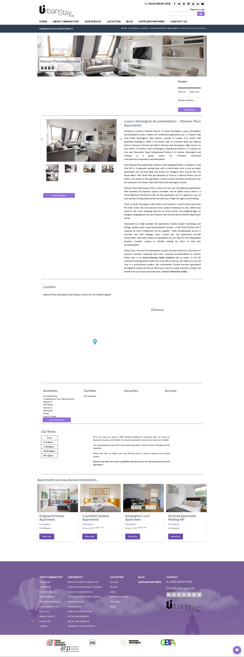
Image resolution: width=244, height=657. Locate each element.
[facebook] (179, 594)
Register (194, 9)
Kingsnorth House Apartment (51, 517)
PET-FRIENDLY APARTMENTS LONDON (84, 597)
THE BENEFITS (45, 587)
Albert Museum (161, 145)
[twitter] (168, 594)
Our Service (93, 21)
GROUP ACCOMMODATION (80, 592)
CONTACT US (178, 21)
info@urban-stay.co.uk (182, 588)
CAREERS (43, 626)
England (114, 582)
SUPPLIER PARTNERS (152, 21)
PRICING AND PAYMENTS (78, 621)
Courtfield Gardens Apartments (95, 517)
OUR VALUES (44, 582)
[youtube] (189, 594)
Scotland (115, 602)
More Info (46, 536)
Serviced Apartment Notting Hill (182, 517)
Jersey (113, 592)
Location (113, 21)
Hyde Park (147, 175)
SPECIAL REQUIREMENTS (78, 616)
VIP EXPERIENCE (74, 607)
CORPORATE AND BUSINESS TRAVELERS (85, 587)
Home (43, 21)
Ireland (113, 587)
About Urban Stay (66, 21)
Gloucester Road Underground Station (152, 152)
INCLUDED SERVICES (48, 592)
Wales (113, 607)
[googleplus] (174, 594)
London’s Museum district (147, 131)
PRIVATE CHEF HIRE (76, 602)
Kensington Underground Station (169, 148)
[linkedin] (184, 594)
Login (202, 9)
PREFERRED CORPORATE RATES (81, 626)
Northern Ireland (119, 597)
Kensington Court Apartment (137, 517)
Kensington (44, 524)
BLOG (129, 21)
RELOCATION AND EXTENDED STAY (83, 582)
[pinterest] (194, 594)
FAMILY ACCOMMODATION (80, 611)
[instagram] (199, 594)
